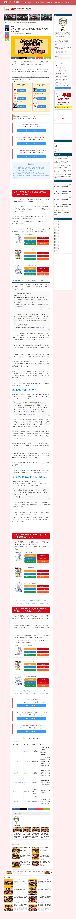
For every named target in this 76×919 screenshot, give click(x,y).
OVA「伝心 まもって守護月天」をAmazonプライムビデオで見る (31, 603)
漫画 (12, 26)
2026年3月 (56, 229)
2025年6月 (56, 242)
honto (29, 240)
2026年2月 (56, 230)
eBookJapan (42, 240)
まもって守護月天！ (28, 234)
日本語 (66, 2)
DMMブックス (17, 761)
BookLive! (42, 243)
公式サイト (27, 751)
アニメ (55, 143)
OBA (50, 33)
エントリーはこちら (31, 130)
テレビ (55, 146)
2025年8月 (56, 239)
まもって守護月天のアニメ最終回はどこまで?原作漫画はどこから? (30, 173)
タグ (56, 65)
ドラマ (55, 148)
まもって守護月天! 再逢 (29, 250)
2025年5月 (56, 244)
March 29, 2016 (40, 327)
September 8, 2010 (30, 414)
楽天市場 (42, 237)
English (69, 2)
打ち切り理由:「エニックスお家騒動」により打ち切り (29, 168)
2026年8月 (56, 221)
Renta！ (15, 791)
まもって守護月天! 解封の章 (30, 265)
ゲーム (55, 145)
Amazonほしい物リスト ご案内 (62, 52)
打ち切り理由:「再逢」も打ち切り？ (25, 170)
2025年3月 (56, 247)
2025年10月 (56, 236)
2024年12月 (56, 251)
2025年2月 (56, 248)
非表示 (32, 164)
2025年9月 (56, 238)
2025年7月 (56, 241)
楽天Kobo (17, 95)
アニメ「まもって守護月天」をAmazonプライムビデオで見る (30, 600)
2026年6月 (56, 224)
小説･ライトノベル (58, 149)
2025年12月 (56, 233)
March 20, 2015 (30, 497)
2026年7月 (56, 223)
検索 (63, 88)
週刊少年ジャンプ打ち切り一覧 (33, 2)
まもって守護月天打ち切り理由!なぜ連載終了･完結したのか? (29, 167)
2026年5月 (56, 226)
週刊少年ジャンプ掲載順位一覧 (46, 2)
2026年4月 (56, 227)
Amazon (29, 237)
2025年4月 (56, 245)
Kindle (16, 103)
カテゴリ (55, 2)
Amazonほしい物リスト (60, 51)
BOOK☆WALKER (38, 95)
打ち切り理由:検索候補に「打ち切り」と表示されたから (30, 172)
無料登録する (21, 90)
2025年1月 (56, 250)
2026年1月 (56, 232)
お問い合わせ (60, 2)
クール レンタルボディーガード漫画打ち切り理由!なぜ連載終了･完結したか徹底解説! (62, 176)
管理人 (66, 186)
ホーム (25, 2)
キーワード (57, 56)
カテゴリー (57, 61)
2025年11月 (56, 235)
